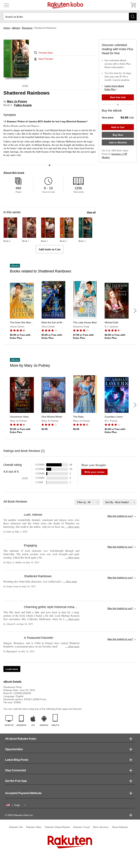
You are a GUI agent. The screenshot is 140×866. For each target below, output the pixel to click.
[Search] (133, 16)
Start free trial (118, 97)
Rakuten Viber (33, 827)
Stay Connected (15, 770)
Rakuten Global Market (57, 827)
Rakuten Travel (81, 827)
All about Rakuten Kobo (20, 738)
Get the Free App (16, 780)
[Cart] (133, 5)
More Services (101, 827)
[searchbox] (70, 16)
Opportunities (14, 749)
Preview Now (46, 52)
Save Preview (45, 58)
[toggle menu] (6, 5)
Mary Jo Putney (17, 101)
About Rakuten (120, 827)
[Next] (135, 310)
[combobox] (87, 502)
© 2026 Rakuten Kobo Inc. (19, 815)
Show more (72, 526)
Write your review (94, 472)
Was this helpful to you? (120, 516)
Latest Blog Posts (16, 759)
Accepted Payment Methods (23, 793)
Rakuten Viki (16, 827)
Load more (12, 669)
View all (91, 212)
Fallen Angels (23, 105)
